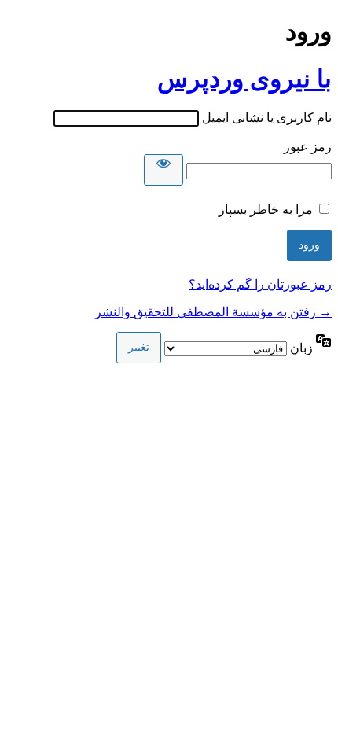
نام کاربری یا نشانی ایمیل (267, 117)
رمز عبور (308, 146)
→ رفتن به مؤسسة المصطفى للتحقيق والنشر (213, 312)
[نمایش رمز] (163, 170)
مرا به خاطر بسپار (266, 209)
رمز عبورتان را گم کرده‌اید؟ (260, 284)
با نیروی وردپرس (244, 78)
